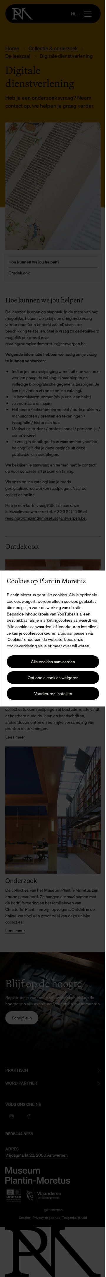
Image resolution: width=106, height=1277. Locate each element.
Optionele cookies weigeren (50, 680)
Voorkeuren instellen (51, 696)
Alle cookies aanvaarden (51, 665)
